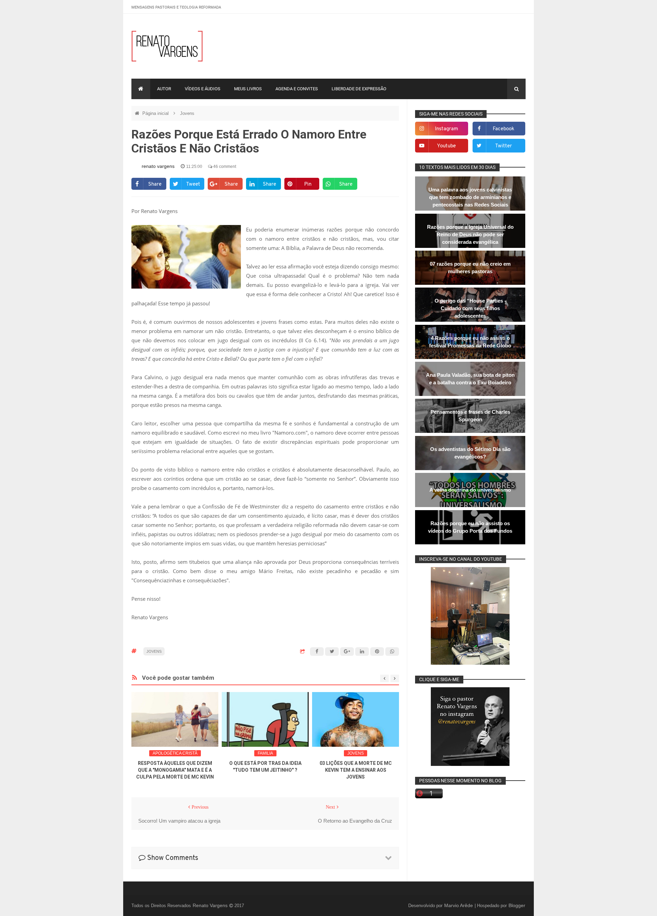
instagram (446, 129)
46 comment (224, 166)
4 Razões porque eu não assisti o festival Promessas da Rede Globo (470, 341)
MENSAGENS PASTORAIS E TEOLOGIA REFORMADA (176, 7)
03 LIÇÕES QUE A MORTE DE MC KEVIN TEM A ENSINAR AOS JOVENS (356, 770)
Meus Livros (248, 88)
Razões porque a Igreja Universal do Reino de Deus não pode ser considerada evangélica (470, 234)
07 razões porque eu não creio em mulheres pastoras (470, 267)
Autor (164, 88)
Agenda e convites (296, 88)
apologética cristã (175, 753)
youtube (446, 146)
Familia (265, 753)
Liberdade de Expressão (359, 88)
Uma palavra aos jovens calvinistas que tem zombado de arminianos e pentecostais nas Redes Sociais (470, 197)
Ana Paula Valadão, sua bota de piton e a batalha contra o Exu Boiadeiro (470, 378)
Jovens (187, 113)
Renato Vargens (211, 905)
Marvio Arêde (459, 905)
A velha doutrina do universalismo (470, 490)
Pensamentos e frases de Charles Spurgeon (470, 415)
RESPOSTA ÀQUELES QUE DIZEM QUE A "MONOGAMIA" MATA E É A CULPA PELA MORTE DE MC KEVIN (175, 770)
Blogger (516, 905)
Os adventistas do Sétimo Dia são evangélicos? (470, 453)
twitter (503, 146)
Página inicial (156, 113)
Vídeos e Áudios (202, 88)
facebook (503, 129)
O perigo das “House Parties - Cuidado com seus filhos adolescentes (470, 308)
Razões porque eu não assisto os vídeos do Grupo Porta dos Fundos (470, 527)
